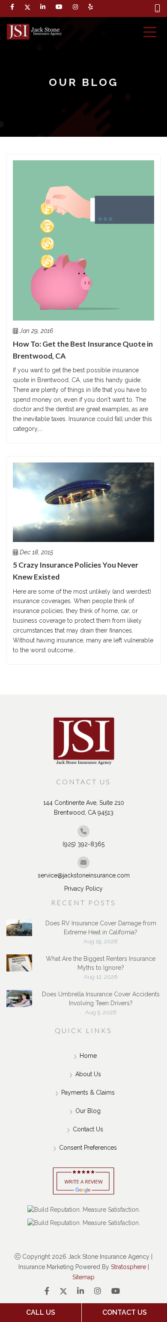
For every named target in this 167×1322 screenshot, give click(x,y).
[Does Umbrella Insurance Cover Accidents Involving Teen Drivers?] (19, 1003)
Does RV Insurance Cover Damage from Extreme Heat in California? (100, 928)
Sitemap (83, 1277)
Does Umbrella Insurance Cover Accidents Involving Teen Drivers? (101, 999)
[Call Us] (158, 9)
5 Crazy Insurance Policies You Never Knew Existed (75, 570)
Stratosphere (128, 1266)
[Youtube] (115, 1291)
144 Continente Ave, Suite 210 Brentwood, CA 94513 (83, 807)
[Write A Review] (83, 1182)
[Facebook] (12, 7)
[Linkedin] (42, 7)
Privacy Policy (83, 888)
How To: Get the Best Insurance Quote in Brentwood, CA (83, 349)
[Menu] (150, 32)
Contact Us (88, 1129)
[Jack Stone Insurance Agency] (34, 32)
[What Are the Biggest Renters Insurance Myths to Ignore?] (19, 967)
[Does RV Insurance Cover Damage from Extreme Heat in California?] (19, 932)
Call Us (40, 1312)
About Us (88, 1074)
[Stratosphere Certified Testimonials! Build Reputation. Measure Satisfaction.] (83, 1210)
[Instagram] (97, 1291)
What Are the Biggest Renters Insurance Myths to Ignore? (100, 963)
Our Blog (88, 1110)
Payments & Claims (88, 1092)
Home (88, 1055)
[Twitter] (27, 7)
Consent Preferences (88, 1147)
